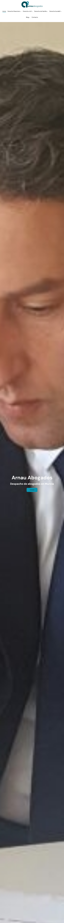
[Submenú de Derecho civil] (32, 11)
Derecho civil (27, 11)
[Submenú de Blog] (29, 17)
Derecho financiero (14, 11)
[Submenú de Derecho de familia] (47, 11)
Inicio (4, 11)
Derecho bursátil (54, 11)
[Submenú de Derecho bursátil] (61, 11)
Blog (27, 17)
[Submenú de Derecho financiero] (20, 11)
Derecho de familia (40, 11)
